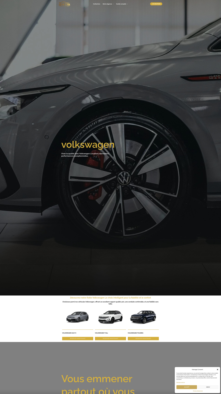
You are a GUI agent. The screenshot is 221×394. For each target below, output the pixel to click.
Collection (96, 4)
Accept (186, 387)
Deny (208, 387)
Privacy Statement (198, 390)
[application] (113, 4)
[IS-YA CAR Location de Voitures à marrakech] (64, 3)
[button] (217, 369)
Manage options (180, 382)
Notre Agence (107, 4)
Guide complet (121, 4)
